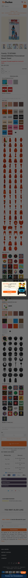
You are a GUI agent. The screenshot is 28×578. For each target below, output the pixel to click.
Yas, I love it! (9, 291)
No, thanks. (9, 293)
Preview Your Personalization (14, 576)
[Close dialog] (25, 281)
